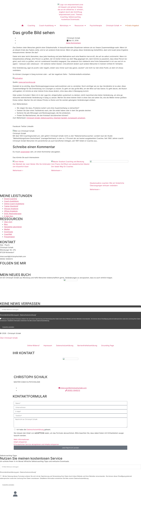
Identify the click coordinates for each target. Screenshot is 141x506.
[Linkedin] (8, 267)
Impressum (48, 345)
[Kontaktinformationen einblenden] (15, 494)
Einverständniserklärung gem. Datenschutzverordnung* (18, 315)
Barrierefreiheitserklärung (87, 345)
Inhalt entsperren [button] (20, 442)
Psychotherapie (96, 25)
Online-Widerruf (33, 345)
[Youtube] (25, 267)
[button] (16, 125)
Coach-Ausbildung (46, 25)
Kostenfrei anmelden (8, 327)
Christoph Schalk (112, 25)
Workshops (64, 25)
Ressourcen (79, 25)
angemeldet (25, 152)
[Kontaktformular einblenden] (15, 501)
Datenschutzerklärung (64, 345)
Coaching (31, 25)
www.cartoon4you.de (26, 82)
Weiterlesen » (18, 170)
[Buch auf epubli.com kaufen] (70, 289)
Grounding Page (107, 345)
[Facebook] (2, 267)
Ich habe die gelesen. (34, 429)
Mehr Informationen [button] (21, 439)
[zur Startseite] (70, 12)
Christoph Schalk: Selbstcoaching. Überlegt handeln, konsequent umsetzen (56, 118)
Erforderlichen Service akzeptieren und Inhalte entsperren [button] (36, 444)
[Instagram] (14, 267)
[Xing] (19, 267)
